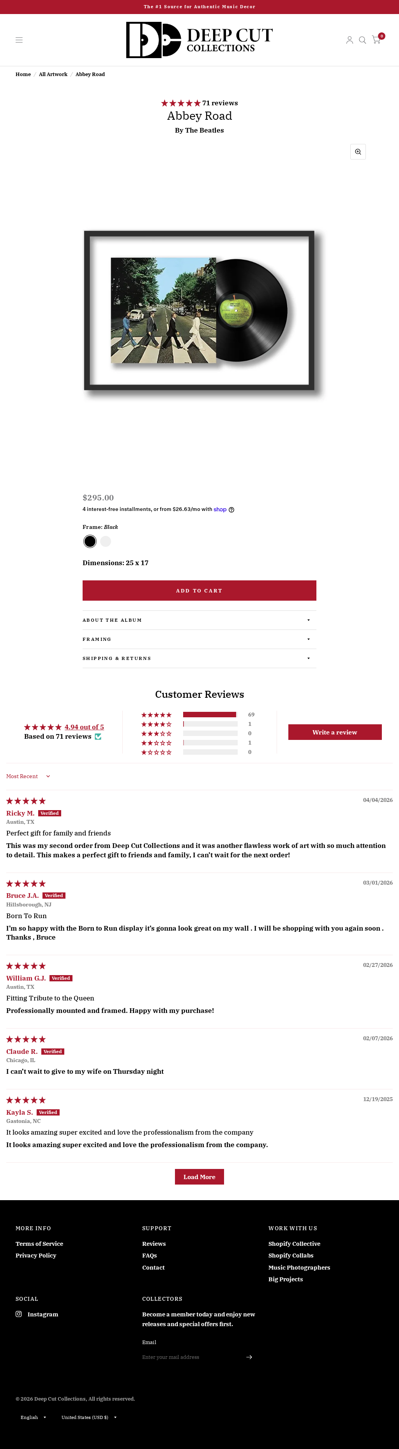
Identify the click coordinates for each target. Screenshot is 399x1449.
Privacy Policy (36, 1255)
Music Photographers (299, 1267)
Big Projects (285, 1279)
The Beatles (204, 130)
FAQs (149, 1255)
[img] (26, 800)
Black (90, 541)
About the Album (112, 620)
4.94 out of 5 (84, 727)
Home (23, 74)
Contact (153, 1267)
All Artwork (53, 74)
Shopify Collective (294, 1243)
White (105, 541)
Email (149, 1342)
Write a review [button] (334, 732)
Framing (97, 639)
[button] (181, 103)
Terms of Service (39, 1243)
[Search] (362, 40)
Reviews (154, 1243)
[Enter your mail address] (249, 1357)
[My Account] (349, 40)
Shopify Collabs (291, 1255)
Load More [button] (199, 1177)
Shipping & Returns (117, 658)
